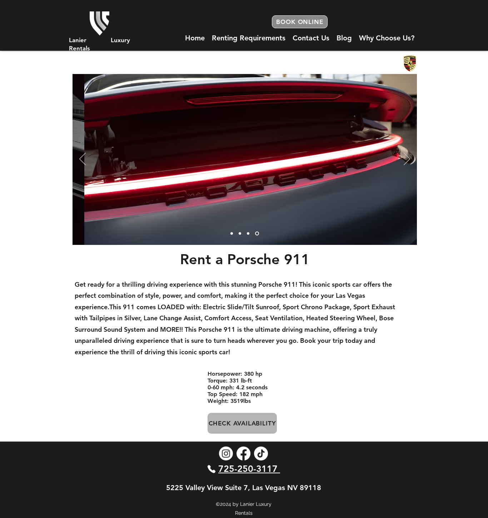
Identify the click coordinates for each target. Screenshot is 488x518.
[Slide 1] (240, 233)
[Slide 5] (257, 233)
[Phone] (211, 469)
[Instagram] (226, 453)
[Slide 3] (231, 233)
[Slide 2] (248, 233)
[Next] (407, 159)
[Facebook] (243, 453)
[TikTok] (261, 453)
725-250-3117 (249, 468)
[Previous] (82, 159)
